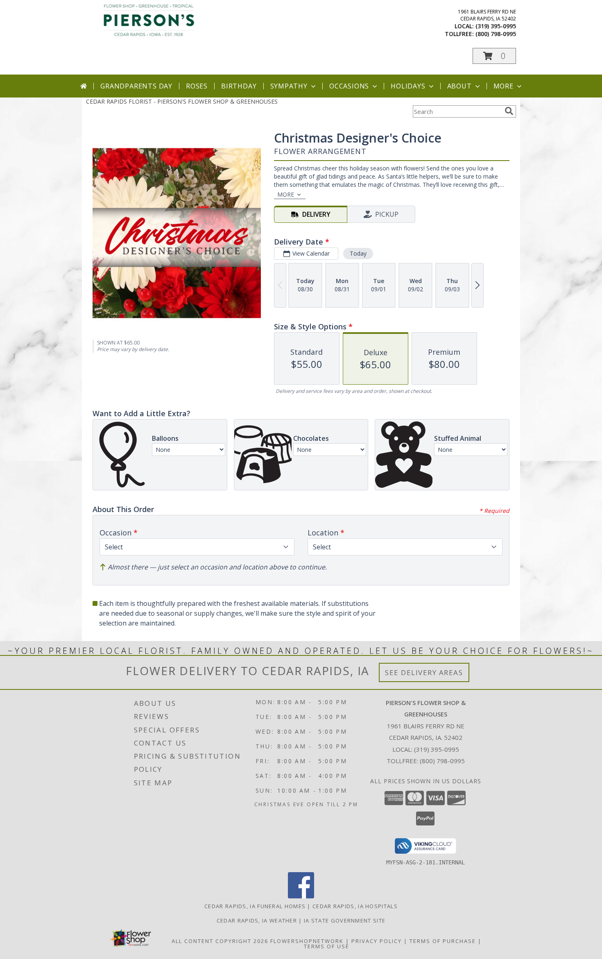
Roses (197, 86)
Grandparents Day (136, 86)
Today (358, 253)
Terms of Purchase (443, 941)
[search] (509, 111)
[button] (494, 56)
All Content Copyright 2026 (220, 941)
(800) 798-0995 (495, 34)
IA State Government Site (344, 920)
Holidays (408, 86)
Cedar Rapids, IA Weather (257, 920)
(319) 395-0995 (495, 26)
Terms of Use (326, 946)
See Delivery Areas (424, 672)
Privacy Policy (376, 941)
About (459, 86)
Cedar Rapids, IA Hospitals (355, 906)
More (503, 86)
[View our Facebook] (301, 896)
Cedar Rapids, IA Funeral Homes (255, 906)
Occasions (349, 86)
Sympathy (289, 86)
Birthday (238, 86)
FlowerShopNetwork (307, 941)
